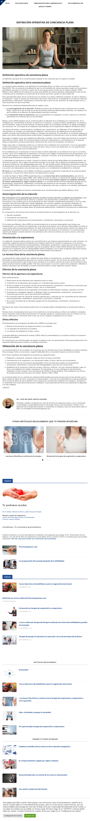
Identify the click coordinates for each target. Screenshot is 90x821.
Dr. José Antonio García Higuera (32, 399)
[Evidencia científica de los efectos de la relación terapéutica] (9, 750)
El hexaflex (23, 670)
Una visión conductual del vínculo (33, 789)
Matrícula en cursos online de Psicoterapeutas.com (24, 598)
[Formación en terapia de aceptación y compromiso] (9, 611)
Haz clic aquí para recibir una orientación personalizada (33, 539)
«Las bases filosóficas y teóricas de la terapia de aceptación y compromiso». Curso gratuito (51, 699)
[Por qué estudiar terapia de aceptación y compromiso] (9, 730)
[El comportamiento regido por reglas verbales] (9, 764)
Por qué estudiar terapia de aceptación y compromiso (41, 726)
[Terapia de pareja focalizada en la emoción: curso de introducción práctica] (9, 640)
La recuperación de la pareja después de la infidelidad (41, 561)
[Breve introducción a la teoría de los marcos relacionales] (9, 778)
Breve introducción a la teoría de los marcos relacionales (43, 775)
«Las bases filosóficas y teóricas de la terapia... (23, 456)
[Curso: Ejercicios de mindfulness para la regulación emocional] (9, 587)
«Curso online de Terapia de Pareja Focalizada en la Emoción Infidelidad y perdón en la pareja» (53, 623)
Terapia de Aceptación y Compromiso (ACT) (48, 3)
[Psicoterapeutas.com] (9, 550)
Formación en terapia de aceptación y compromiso (40, 608)
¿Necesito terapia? (45, 6)
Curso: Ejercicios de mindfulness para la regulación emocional (45, 584)
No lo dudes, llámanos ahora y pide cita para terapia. (22, 512)
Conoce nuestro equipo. (11, 519)
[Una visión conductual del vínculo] (9, 792)
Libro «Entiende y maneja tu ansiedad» (35, 712)
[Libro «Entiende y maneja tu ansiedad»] (9, 715)
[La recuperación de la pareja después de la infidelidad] (9, 564)
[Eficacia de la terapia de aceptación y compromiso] (66, 439)
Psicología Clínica (21, 3)
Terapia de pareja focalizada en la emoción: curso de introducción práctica (50, 636)
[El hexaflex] (9, 673)
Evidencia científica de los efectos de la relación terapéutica (44, 746)
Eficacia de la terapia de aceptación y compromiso (66, 456)
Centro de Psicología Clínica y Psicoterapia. (18, 517)
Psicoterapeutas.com (75, 3)
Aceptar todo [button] (30, 816)
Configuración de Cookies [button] (13, 816)
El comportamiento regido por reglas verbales (38, 760)
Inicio (7, 3)
